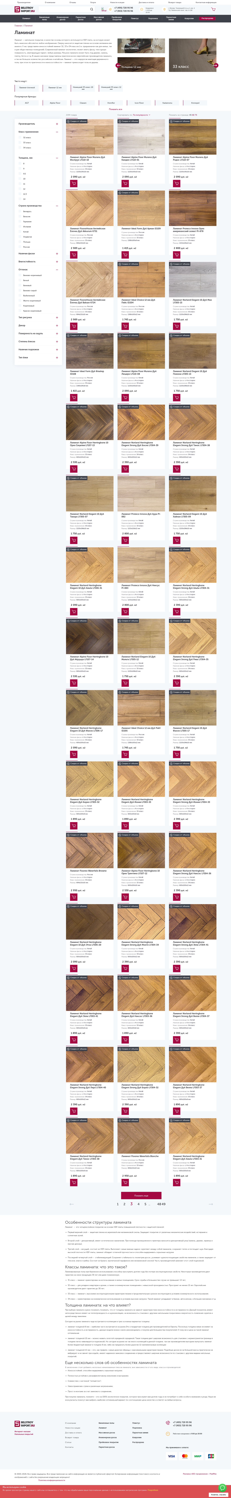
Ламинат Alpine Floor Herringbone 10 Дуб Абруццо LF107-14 (89, 658)
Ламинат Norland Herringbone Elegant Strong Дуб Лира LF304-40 (88, 1086)
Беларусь (27, 211)
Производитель (27, 124)
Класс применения (28, 132)
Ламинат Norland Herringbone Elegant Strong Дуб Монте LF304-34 (140, 943)
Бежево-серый (29, 290)
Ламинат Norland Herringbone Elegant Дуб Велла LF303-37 (188, 1086)
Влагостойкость (27, 261)
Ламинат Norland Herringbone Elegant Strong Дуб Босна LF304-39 (140, 444)
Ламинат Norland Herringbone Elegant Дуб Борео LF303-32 (85, 800)
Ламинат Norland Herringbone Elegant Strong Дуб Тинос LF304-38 (191, 444)
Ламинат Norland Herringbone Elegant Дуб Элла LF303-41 (85, 1014)
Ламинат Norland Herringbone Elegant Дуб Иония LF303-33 (137, 800)
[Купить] (73, 183)
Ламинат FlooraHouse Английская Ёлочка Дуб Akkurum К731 (87, 230)
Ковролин (189, 18)
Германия (27, 221)
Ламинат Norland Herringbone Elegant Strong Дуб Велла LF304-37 (191, 1014)
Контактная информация (206, 2)
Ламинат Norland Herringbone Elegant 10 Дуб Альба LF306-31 (86, 586)
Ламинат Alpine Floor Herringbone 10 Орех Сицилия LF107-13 (89, 444)
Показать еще (141, 1195)
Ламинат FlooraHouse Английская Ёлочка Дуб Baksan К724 (87, 301)
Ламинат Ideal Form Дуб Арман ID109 (141, 228)
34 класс (27, 148)
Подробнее (153, 1490)
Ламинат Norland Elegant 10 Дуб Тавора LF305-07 (87, 515)
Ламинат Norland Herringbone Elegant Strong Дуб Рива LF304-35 (190, 658)
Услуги (93, 2)
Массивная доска (99, 18)
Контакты (69, 1447)
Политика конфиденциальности (51, 1480)
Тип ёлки (23, 357)
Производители (23, 2)
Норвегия (27, 237)
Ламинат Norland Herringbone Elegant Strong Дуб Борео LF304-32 (140, 1086)
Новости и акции (117, 2)
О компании (50, 2)
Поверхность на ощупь (31, 333)
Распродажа (207, 18)
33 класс (27, 143)
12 (24, 189)
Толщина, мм (25, 158)
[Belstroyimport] (25, 9)
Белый (26, 280)
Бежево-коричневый (32, 275)
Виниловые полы (44, 18)
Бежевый (27, 285)
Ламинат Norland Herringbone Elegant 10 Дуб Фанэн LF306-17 (86, 729)
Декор (22, 325)
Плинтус (135, 18)
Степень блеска (27, 341)
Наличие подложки (29, 349)
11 (24, 184)
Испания (27, 227)
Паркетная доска (81, 18)
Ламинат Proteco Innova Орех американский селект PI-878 (188, 230)
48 (159, 1204)
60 (193, 115)
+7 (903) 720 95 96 (123, 11)
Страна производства (30, 205)
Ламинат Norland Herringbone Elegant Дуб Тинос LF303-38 (85, 1157)
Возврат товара (174, 2)
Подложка (153, 18)
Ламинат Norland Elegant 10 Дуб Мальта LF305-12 (138, 658)
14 (24, 199)
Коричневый (28, 306)
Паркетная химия (171, 18)
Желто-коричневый (32, 301)
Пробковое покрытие (117, 18)
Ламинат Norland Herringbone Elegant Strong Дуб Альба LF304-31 (191, 586)
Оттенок (23, 269)
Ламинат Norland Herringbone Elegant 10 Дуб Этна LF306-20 (85, 943)
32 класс (27, 137)
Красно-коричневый (32, 311)
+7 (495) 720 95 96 (123, 8)
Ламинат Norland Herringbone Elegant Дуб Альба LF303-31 (188, 1157)
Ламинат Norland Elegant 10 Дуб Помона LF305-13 (190, 372)
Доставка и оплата (146, 2)
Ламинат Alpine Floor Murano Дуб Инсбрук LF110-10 (87, 158)
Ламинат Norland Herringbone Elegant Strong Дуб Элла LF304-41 (190, 943)
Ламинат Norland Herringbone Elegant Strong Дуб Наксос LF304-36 (192, 872)
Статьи (68, 1442)
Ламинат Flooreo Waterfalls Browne (88, 871)
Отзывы (73, 2)
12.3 (25, 194)
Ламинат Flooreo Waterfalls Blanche (140, 1156)
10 (24, 179)
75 (196, 115)
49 (163, 1204)
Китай (25, 232)
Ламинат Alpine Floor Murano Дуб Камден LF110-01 (139, 158)
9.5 (24, 174)
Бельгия (26, 216)
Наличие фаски (27, 253)
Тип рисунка (25, 317)
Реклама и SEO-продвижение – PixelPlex (199, 1474)
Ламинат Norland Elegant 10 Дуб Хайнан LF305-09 (190, 515)
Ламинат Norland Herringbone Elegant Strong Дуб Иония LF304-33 (191, 800)
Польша (26, 242)
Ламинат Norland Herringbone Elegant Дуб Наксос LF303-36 (137, 1014)
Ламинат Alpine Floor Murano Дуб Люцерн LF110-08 (139, 372)
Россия (26, 247)
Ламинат (26, 18)
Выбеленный (29, 296)
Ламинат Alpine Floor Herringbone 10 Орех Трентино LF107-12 (141, 872)
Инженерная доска (62, 18)
